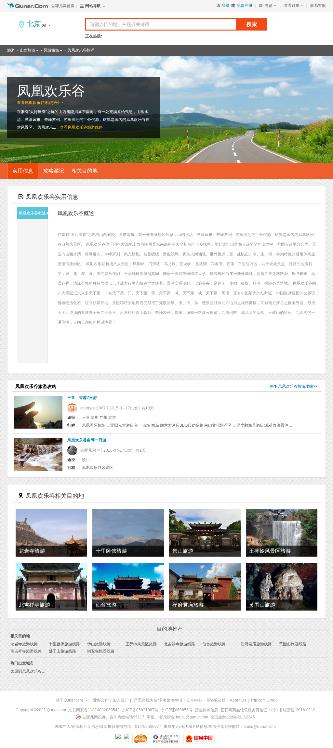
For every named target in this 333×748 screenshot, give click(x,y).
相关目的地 (85, 171)
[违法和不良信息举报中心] (166, 738)
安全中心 (194, 700)
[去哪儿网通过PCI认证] (140, 738)
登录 (226, 5)
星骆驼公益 (216, 700)
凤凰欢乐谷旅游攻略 (295, 386)
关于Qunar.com (69, 700)
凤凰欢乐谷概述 (32, 213)
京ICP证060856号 (177, 710)
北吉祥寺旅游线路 (179, 644)
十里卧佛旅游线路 (64, 644)
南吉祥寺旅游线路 (26, 651)
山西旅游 (27, 50)
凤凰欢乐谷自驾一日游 (86, 440)
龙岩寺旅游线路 (24, 644)
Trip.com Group (264, 700)
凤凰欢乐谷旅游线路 (85, 127)
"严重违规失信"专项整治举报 (157, 700)
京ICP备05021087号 (140, 710)
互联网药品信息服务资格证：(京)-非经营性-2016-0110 (267, 710)
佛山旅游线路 (99, 644)
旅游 (11, 50)
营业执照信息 (206, 710)
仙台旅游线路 (214, 644)
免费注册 (244, 5)
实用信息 (22, 171)
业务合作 (101, 700)
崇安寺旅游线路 (100, 651)
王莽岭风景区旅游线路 (145, 644)
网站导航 (93, 6)
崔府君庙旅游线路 (256, 644)
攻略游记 (53, 171)
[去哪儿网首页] (28, 6)
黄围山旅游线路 (292, 644)
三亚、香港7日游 (82, 397)
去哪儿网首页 (62, 6)
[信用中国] (199, 738)
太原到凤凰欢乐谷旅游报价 (33, 671)
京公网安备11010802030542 (94, 710)
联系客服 (318, 5)
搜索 (251, 24)
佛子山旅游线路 (62, 651)
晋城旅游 (51, 50)
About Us (238, 700)
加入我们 (120, 700)
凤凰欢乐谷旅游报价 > (44, 102)
